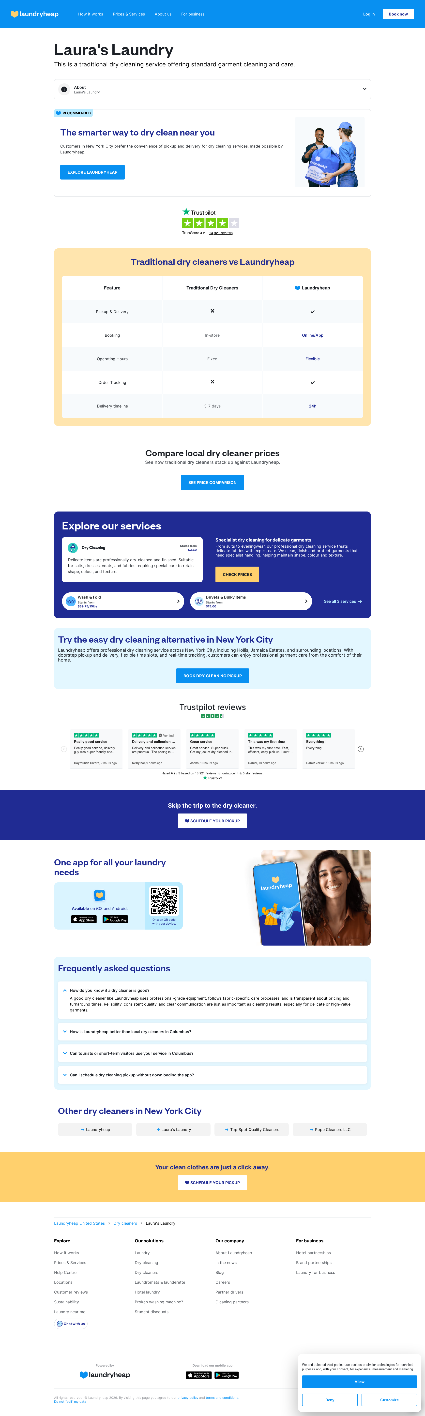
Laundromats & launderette (160, 1282)
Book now (398, 14)
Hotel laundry (147, 1292)
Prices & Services (129, 14)
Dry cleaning (146, 1262)
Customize (389, 1400)
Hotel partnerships (313, 1252)
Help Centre (65, 1272)
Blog (219, 1272)
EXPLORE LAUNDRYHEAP (92, 172)
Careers (222, 1282)
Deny (329, 1400)
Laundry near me (69, 1311)
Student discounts (151, 1311)
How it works (90, 14)
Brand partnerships (314, 1262)
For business (192, 14)
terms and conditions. (222, 1398)
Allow (359, 1382)
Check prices (237, 574)
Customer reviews (71, 1292)
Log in (369, 14)
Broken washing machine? (159, 1301)
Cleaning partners (232, 1301)
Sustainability (66, 1301)
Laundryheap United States (79, 1223)
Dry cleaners (125, 1223)
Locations (63, 1282)
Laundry (142, 1252)
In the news (226, 1262)
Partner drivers (229, 1292)
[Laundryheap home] (35, 14)
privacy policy (188, 1398)
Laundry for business (315, 1272)
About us (163, 14)
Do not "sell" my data (70, 1401)
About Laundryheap (233, 1252)
